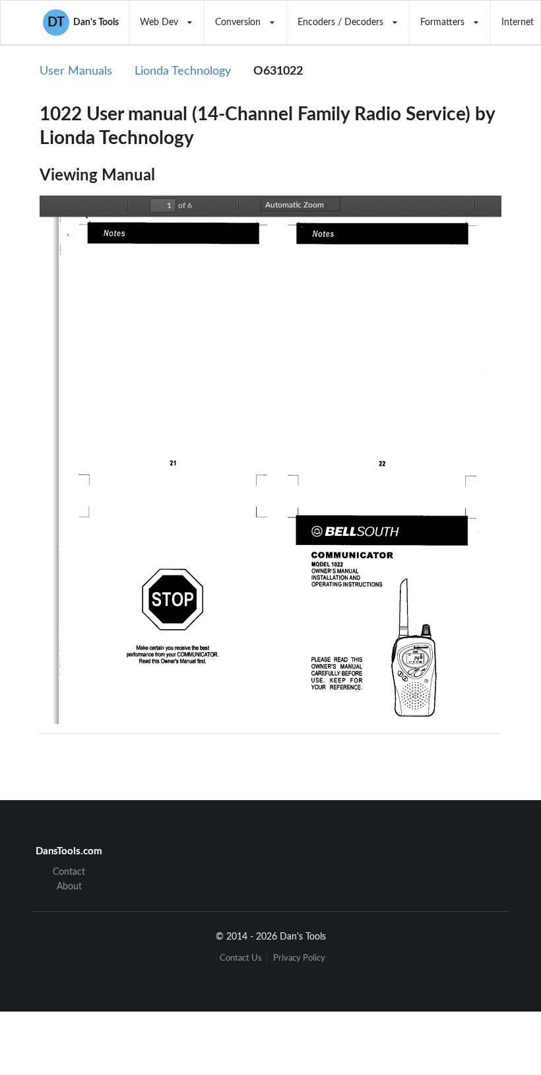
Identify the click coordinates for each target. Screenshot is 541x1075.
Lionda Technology (183, 71)
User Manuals (76, 71)
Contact (69, 872)
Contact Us (241, 958)
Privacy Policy (299, 958)
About (69, 886)
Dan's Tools (83, 22)
